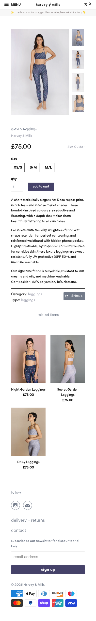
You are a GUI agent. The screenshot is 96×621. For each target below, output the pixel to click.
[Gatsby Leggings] (40, 72)
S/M (33, 167)
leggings (35, 294)
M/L (48, 167)
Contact (18, 531)
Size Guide (75, 147)
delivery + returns (28, 520)
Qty (14, 179)
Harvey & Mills (21, 136)
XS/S (18, 167)
